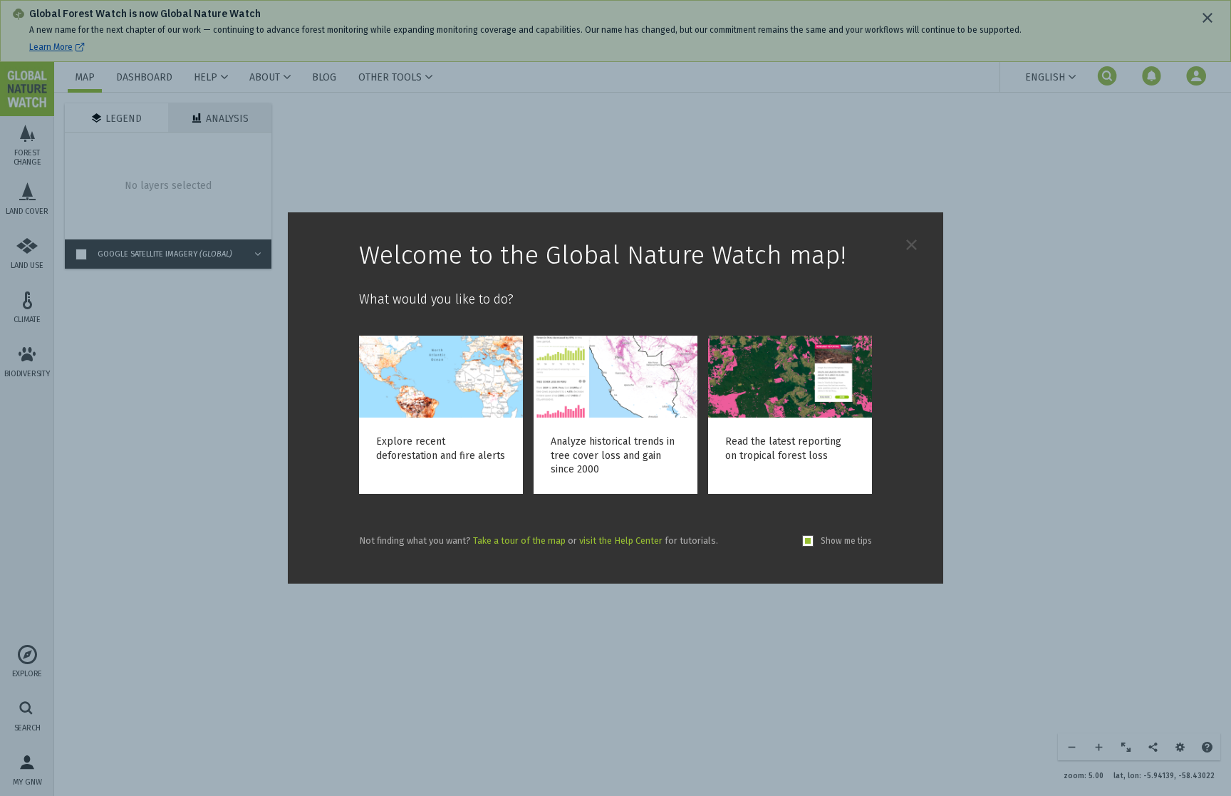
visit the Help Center (621, 540)
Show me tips (846, 541)
